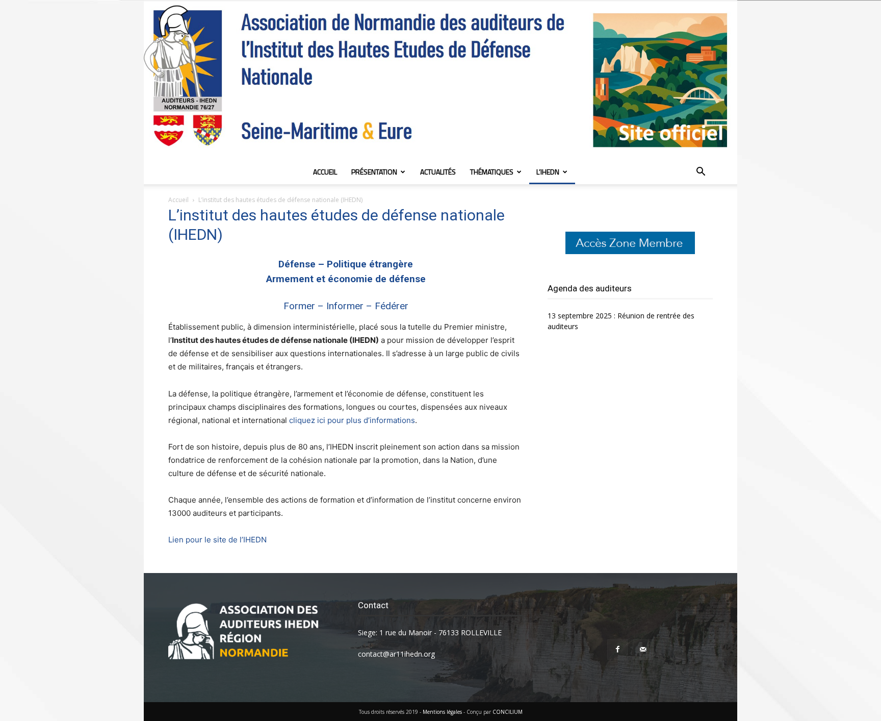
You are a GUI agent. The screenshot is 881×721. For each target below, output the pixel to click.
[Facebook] (617, 649)
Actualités (438, 171)
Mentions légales (442, 711)
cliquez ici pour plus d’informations (352, 420)
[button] (700, 173)
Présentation (374, 171)
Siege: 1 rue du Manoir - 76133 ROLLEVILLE (430, 632)
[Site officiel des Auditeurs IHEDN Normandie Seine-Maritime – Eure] (440, 80)
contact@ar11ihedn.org (396, 654)
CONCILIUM (508, 711)
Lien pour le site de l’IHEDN (217, 539)
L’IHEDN (547, 171)
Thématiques (491, 171)
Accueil (325, 171)
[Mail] (643, 649)
